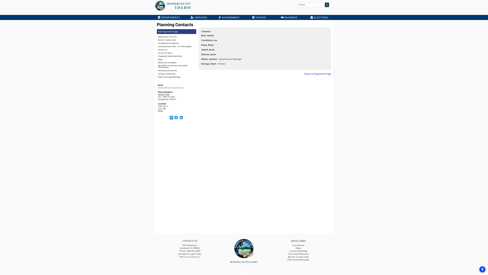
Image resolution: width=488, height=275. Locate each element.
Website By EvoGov (244, 274)
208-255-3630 (193, 251)
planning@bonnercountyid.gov (170, 87)
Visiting (261, 17)
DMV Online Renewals (298, 260)
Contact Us (162, 50)
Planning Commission (167, 70)
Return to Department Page (317, 73)
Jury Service (298, 245)
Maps (160, 59)
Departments (170, 17)
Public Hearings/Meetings (169, 77)
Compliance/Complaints (168, 43)
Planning (162, 31)
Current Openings (298, 251)
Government (231, 17)
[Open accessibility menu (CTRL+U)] (482, 269)
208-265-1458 (163, 94)
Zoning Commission (167, 74)
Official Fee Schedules (167, 62)
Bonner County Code (167, 40)
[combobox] (311, 5)
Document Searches (298, 254)
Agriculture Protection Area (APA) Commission (172, 66)
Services (201, 17)
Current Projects (165, 53)
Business (291, 17)
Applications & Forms (167, 37)
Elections (321, 17)
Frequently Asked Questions (170, 56)
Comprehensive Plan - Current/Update (175, 46)
